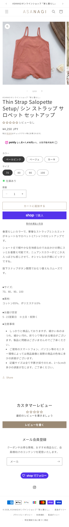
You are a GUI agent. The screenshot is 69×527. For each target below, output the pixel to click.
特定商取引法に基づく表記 (36, 520)
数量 (5, 187)
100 (43, 172)
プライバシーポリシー (23, 514)
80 (19, 172)
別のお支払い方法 (34, 223)
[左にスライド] (27, 91)
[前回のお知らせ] (6, 3)
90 (30, 172)
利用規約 (40, 514)
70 (7, 172)
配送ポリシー (54, 514)
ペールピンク (13, 159)
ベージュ (35, 159)
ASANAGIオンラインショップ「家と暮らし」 (30, 509)
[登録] (58, 461)
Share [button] (9, 377)
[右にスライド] (42, 91)
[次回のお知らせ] (62, 3)
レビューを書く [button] (34, 425)
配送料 (9, 133)
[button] (6, 11)
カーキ (51, 159)
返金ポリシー (60, 509)
